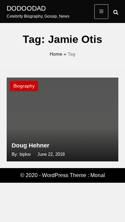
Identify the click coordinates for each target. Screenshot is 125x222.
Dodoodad (26, 8)
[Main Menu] (101, 11)
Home (56, 54)
